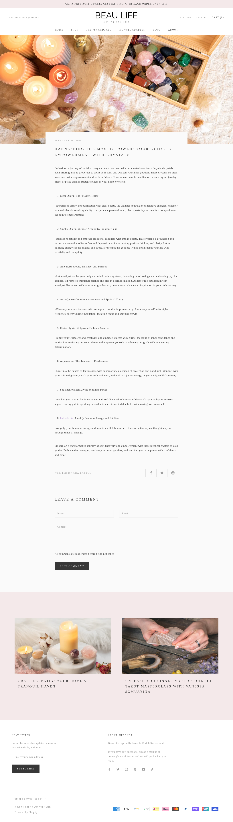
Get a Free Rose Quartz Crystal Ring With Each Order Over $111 (116, 4)
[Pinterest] (135, 769)
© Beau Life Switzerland (33, 807)
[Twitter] (117, 769)
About (173, 30)
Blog (157, 30)
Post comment (72, 566)
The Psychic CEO (99, 30)
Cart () (218, 17)
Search (201, 18)
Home (59, 30)
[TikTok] (152, 769)
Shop (75, 30)
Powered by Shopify (26, 812)
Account (185, 18)
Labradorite (66, 418)
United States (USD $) (23, 18)
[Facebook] (109, 769)
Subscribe (25, 768)
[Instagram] (126, 769)
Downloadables (132, 30)
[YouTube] (143, 769)
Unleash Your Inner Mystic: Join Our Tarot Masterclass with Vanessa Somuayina (169, 686)
